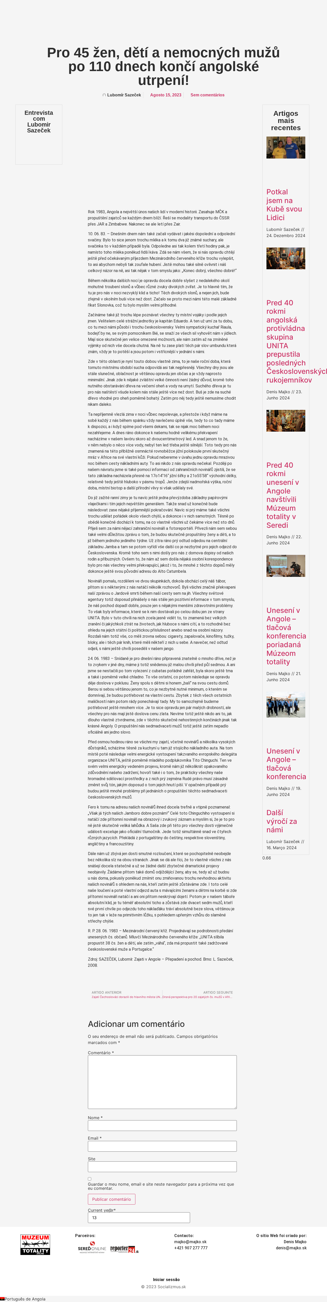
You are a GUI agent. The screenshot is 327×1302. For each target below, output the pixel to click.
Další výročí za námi (281, 821)
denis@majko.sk (291, 1247)
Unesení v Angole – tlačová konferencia (286, 764)
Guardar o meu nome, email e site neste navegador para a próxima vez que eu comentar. (161, 1186)
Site (91, 1159)
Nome (95, 1118)
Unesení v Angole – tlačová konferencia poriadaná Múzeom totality (286, 636)
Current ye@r (102, 1210)
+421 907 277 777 (190, 1247)
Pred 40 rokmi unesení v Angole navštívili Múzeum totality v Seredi (282, 495)
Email (95, 1138)
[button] (163, 1299)
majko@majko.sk (190, 1241)
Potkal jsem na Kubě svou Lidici (284, 204)
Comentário (101, 1053)
